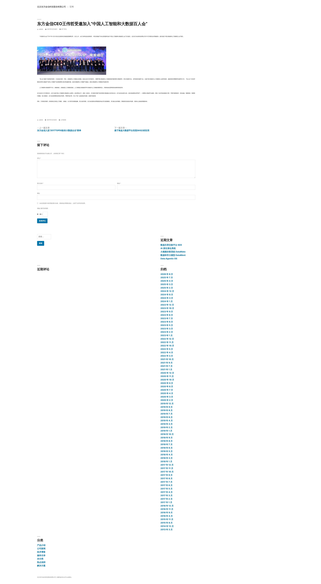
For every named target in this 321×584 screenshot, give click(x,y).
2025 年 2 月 (166, 288)
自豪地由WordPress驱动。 (65, 577)
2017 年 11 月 (166, 468)
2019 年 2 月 (166, 427)
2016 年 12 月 (167, 505)
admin (41, 29)
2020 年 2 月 (166, 400)
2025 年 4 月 (166, 281)
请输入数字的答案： (43, 208)
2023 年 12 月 (167, 305)
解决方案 (41, 565)
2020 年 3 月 (166, 396)
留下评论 (64, 29)
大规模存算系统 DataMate (172, 251)
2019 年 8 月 (166, 410)
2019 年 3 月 (166, 424)
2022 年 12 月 (167, 339)
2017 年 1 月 (166, 502)
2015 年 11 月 (166, 519)
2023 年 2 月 (166, 332)
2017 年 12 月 (167, 465)
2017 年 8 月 (166, 478)
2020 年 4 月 (166, 393)
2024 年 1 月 (166, 301)
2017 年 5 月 (166, 488)
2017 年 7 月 (166, 482)
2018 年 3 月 (166, 458)
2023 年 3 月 (166, 328)
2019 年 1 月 (166, 430)
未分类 (40, 558)
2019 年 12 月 (167, 403)
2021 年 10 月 (167, 359)
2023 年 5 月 (166, 325)
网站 (38, 193)
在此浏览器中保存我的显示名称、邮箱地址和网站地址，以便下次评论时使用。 (62, 203)
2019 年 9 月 (166, 407)
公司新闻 (63, 120)
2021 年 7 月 (166, 366)
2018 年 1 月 (166, 461)
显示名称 (40, 183)
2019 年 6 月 (166, 417)
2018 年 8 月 (166, 441)
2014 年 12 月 (167, 526)
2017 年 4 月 (166, 492)
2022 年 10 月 (167, 345)
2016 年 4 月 (166, 516)
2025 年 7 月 (166, 277)
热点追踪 (41, 562)
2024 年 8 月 (166, 294)
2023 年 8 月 (166, 315)
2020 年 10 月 (167, 379)
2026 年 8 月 (166, 274)
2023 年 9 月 (166, 311)
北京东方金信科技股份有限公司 (51, 6)
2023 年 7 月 (166, 318)
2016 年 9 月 (166, 512)
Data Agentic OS (168, 258)
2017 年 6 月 (166, 485)
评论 (39, 158)
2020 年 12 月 (167, 373)
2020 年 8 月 (166, 386)
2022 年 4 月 (166, 352)
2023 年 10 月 (167, 308)
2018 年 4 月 (166, 454)
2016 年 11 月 (166, 509)
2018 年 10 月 (167, 434)
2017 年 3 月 (166, 495)
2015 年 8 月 (166, 522)
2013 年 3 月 (166, 529)
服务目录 (41, 555)
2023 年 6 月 (166, 322)
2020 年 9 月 (166, 383)
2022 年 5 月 (166, 349)
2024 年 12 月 (167, 291)
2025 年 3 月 (166, 284)
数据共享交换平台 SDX (171, 245)
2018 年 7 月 (166, 444)
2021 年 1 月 (166, 369)
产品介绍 (41, 545)
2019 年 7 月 (166, 413)
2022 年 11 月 (167, 342)
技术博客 (41, 552)
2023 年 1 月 (166, 335)
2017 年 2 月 (166, 499)
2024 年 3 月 (166, 298)
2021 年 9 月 (166, 362)
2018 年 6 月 (166, 448)
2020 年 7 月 (166, 390)
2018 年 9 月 (166, 437)
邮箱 (119, 183)
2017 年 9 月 (166, 475)
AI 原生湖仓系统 (168, 248)
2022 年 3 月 (166, 356)
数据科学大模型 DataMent (173, 255)
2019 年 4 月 (166, 420)
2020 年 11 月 (167, 376)
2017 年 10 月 (167, 471)
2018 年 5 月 (166, 451)
